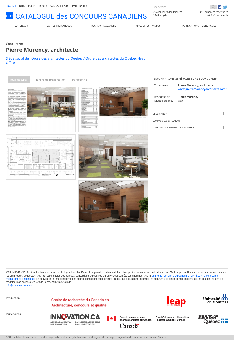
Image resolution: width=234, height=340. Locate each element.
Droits (43, 6)
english (11, 6)
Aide (66, 6)
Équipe (32, 6)
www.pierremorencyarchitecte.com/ (202, 89)
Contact (55, 6)
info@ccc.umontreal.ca (19, 285)
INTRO (22, 6)
